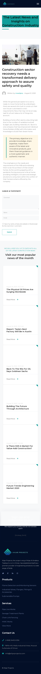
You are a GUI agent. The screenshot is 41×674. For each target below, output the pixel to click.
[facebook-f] (8, 573)
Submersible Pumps (10, 596)
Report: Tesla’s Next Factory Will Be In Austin (19, 330)
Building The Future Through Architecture (17, 407)
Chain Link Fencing (10, 618)
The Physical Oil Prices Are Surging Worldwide (19, 290)
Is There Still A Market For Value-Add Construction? (19, 447)
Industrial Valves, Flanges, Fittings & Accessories (17, 591)
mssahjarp (19, 93)
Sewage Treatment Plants (13, 613)
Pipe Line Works (8, 609)
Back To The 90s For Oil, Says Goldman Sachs (18, 370)
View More (6, 626)
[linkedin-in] (13, 573)
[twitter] (3, 573)
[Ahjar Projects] (8, 4)
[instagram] (17, 573)
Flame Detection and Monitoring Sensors (19, 585)
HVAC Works (7, 622)
